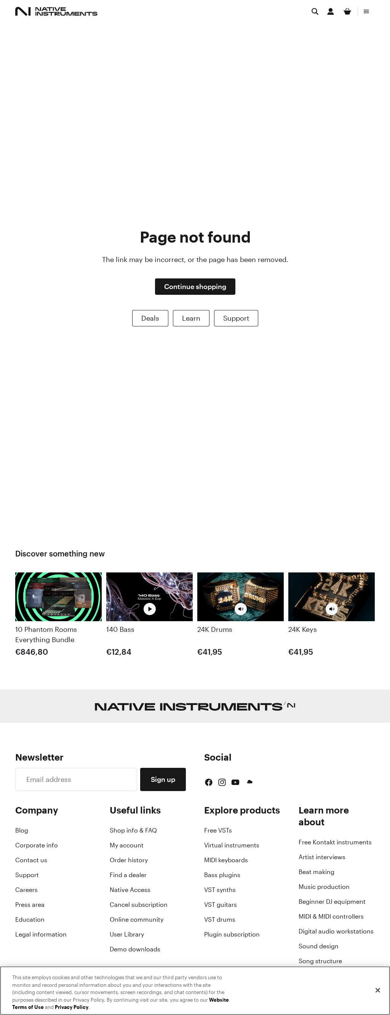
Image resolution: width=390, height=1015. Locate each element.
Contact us (31, 860)
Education (30, 919)
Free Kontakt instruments (335, 842)
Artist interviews (322, 857)
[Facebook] (208, 782)
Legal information (41, 934)
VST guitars (220, 905)
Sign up (163, 779)
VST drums (219, 919)
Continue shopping (195, 286)
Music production (324, 887)
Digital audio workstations (336, 931)
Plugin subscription (232, 934)
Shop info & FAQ (133, 830)
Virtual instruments (231, 845)
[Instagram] (222, 782)
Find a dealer (128, 875)
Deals (150, 318)
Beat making (316, 872)
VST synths (220, 890)
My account (127, 845)
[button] (241, 609)
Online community (136, 919)
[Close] (377, 990)
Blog (21, 830)
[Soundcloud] (249, 782)
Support (236, 318)
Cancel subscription (139, 905)
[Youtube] (235, 782)
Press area (30, 905)
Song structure (320, 961)
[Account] (330, 11)
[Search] (315, 11)
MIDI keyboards (226, 860)
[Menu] (366, 11)
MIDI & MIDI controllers (331, 916)
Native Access (130, 890)
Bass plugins (222, 875)
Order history (129, 860)
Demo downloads (135, 949)
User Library (127, 934)
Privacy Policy (71, 1007)
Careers (26, 890)
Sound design (319, 946)
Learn (191, 318)
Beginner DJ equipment (332, 901)
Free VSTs (218, 830)
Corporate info (36, 845)
